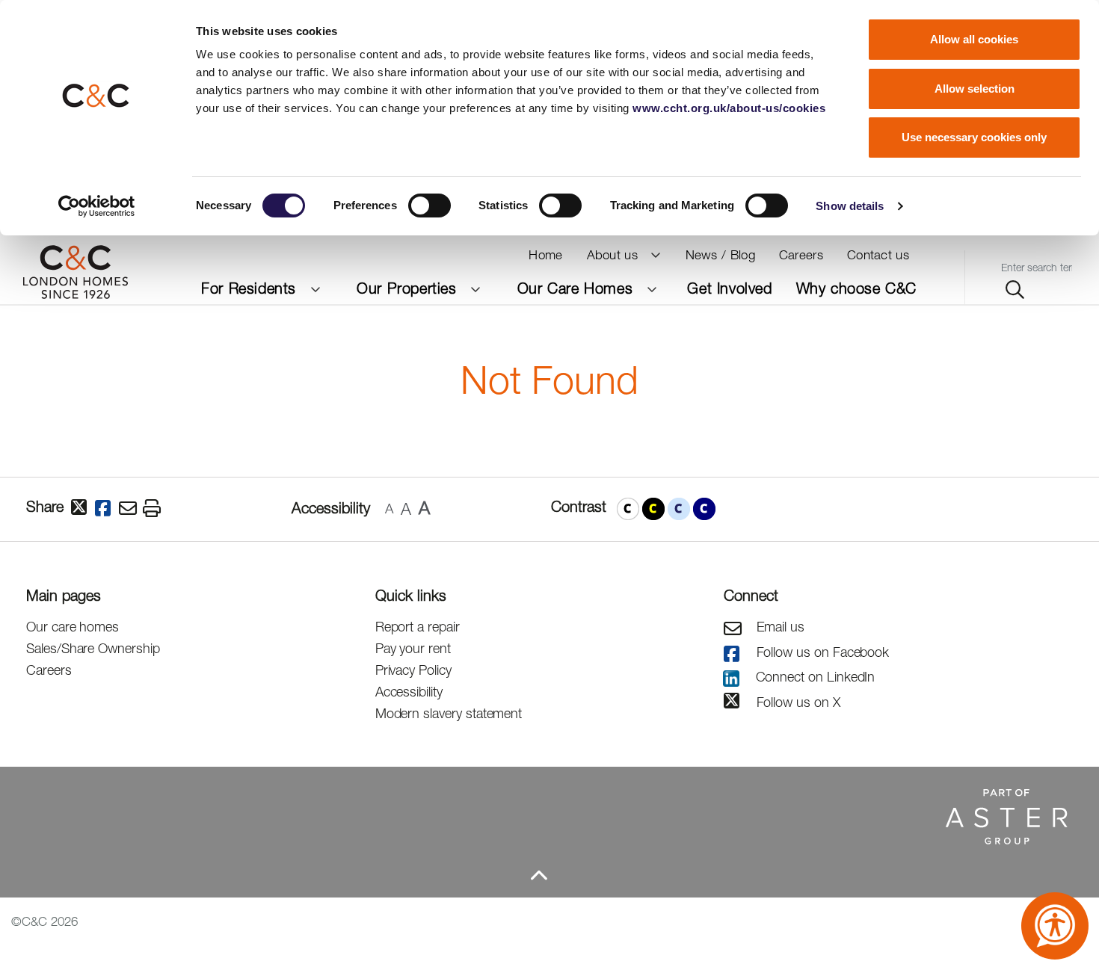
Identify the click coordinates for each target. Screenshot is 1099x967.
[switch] (429, 205)
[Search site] (1015, 290)
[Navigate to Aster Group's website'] (538, 815)
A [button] (389, 508)
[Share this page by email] (131, 509)
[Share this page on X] (83, 508)
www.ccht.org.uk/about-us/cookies (728, 108)
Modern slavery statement (449, 713)
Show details (850, 206)
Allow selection (975, 88)
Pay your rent (413, 648)
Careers (49, 670)
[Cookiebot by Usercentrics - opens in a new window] (96, 206)
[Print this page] (155, 509)
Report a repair (417, 626)
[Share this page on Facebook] (107, 509)
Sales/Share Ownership (93, 648)
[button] (628, 509)
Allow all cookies (974, 39)
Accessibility (409, 691)
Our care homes (72, 626)
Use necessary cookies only (974, 137)
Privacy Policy (413, 670)
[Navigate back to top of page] (538, 875)
